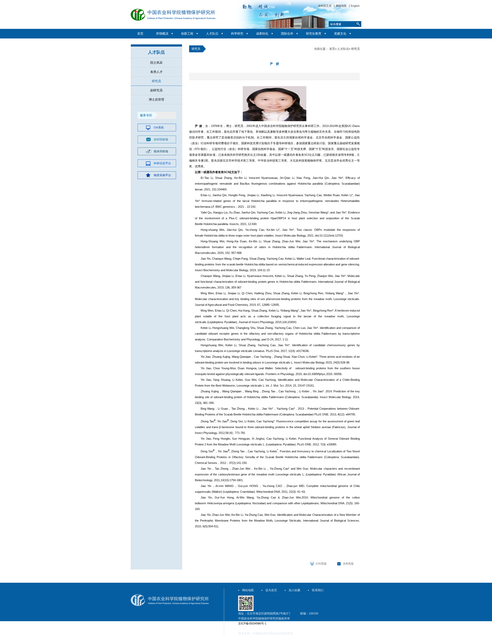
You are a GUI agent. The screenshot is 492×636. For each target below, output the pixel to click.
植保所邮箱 (161, 151)
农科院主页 (325, 5)
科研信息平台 (162, 163)
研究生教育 (313, 33)
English (355, 5)
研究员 (156, 81)
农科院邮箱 (161, 139)
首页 (140, 33)
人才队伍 (212, 33)
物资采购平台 (162, 175)
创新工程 (187, 33)
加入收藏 (294, 590)
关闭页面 (348, 563)
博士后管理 (156, 99)
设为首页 (271, 590)
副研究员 (156, 90)
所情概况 (162, 33)
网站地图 (341, 5)
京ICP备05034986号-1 (252, 623)
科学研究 (237, 33)
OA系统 (159, 127)
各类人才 (156, 71)
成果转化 (262, 33)
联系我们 (317, 590)
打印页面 (321, 563)
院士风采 (156, 62)
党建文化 (340, 33)
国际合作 (287, 33)
